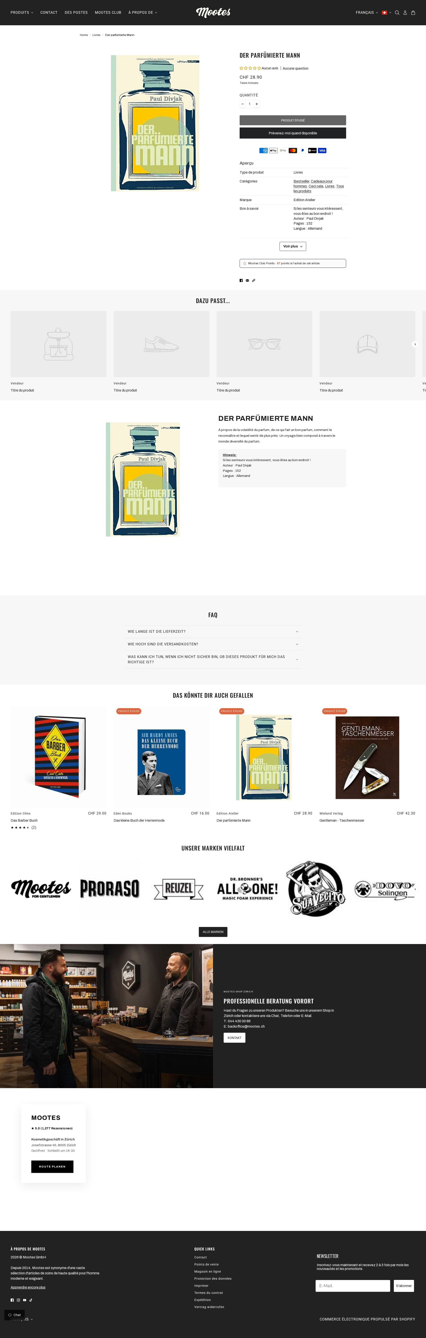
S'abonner (404, 1286)
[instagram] (18, 1299)
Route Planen (52, 1166)
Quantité (249, 95)
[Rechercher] (397, 12)
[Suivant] (415, 344)
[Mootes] (213, 12)
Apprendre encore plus (28, 1287)
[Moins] (242, 104)
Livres (97, 35)
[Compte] (405, 12)
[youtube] (24, 1299)
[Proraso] (110, 889)
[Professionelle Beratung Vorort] (106, 1016)
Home (84, 35)
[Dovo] (384, 889)
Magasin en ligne (207, 1271)
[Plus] (257, 104)
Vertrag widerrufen (209, 1307)
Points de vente (206, 1264)
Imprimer (201, 1285)
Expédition (202, 1300)
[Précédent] (11, 315)
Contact (200, 1257)
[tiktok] (31, 1299)
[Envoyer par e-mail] (247, 280)
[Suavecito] (316, 889)
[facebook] (12, 1299)
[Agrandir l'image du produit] (156, 121)
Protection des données (213, 1278)
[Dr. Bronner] (247, 889)
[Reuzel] (178, 889)
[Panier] (413, 12)
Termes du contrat (208, 1293)
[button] (251, 68)
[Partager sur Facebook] (241, 280)
